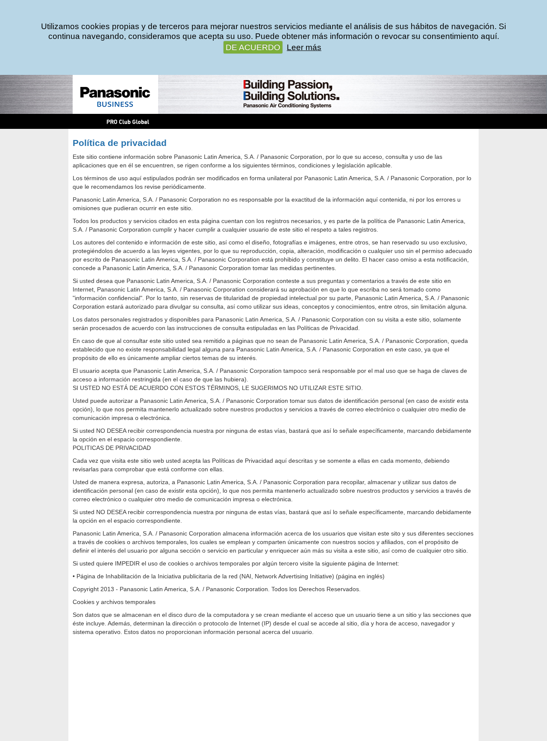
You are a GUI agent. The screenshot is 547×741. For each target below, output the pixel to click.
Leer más (304, 47)
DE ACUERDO (253, 47)
